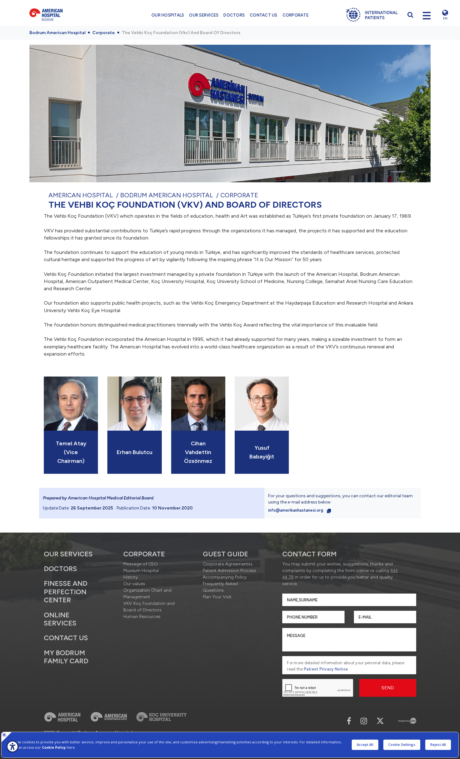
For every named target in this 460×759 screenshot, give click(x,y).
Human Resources (142, 616)
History (130, 577)
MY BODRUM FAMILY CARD (66, 657)
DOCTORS (234, 15)
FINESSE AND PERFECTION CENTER (65, 591)
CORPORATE (296, 15)
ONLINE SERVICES (60, 619)
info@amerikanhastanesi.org (296, 510)
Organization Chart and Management (147, 594)
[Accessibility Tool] (12, 746)
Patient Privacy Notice (326, 669)
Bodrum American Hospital (57, 32)
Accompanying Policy (225, 577)
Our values (134, 583)
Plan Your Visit (217, 597)
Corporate (103, 32)
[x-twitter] (380, 721)
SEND (387, 688)
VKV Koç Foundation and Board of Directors (149, 607)
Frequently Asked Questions (220, 587)
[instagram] (363, 721)
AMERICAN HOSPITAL (81, 195)
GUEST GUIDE (225, 554)
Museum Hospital (141, 570)
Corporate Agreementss (228, 564)
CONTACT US (264, 15)
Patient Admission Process (229, 570)
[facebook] (349, 721)
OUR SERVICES (203, 15)
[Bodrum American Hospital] (67, 14)
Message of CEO (140, 564)
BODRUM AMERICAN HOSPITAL (166, 195)
